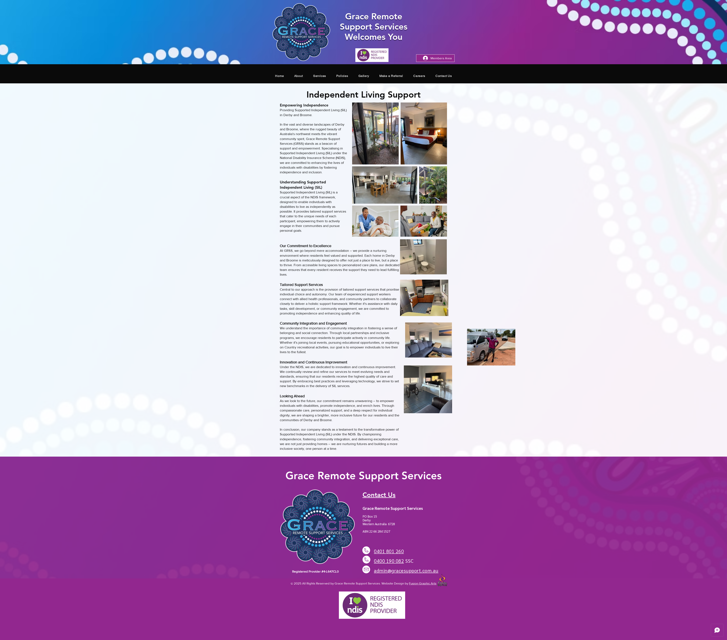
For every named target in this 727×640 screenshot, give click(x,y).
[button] (320, 76)
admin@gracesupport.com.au (406, 570)
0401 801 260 (389, 551)
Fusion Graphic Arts (422, 583)
